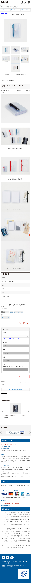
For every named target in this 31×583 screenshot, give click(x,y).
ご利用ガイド (15, 9)
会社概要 (4, 561)
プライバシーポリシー (23, 561)
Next (28, 412)
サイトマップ (5, 563)
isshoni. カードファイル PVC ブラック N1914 (14, 415)
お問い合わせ (5, 9)
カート (22, 3)
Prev (3, 412)
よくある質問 (25, 9)
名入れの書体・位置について (11, 338)
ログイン (25, 3)
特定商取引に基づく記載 (12, 561)
